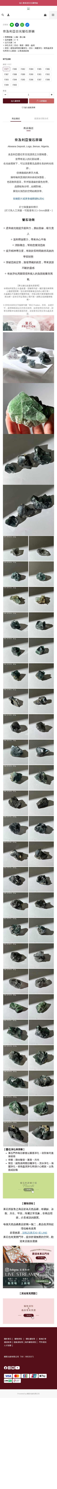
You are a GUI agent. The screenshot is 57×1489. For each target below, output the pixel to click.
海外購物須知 (30, 1342)
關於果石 (7, 1338)
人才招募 (7, 1345)
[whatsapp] (22, 25)
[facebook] (17, 25)
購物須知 (18, 1338)
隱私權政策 (30, 1338)
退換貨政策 (18, 1342)
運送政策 (7, 1342)
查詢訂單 (42, 1338)
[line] (12, 25)
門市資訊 (42, 1342)
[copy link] (27, 25)
